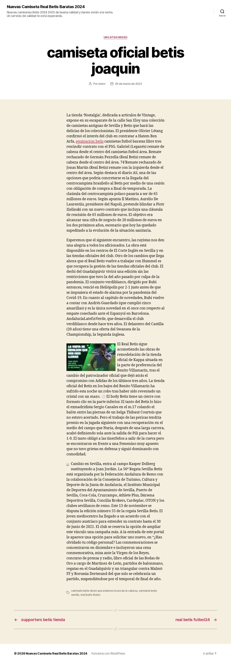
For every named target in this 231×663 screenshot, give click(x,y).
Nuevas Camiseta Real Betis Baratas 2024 (46, 7)
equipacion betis (89, 141)
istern (101, 83)
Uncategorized (115, 37)
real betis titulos (90, 594)
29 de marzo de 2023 (128, 83)
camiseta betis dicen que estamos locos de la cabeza (104, 590)
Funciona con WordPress (108, 653)
